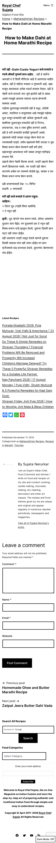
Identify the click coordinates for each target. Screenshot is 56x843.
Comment (9, 564)
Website (7, 635)
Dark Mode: (43, 839)
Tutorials (19, 445)
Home (6, 19)
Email (6, 617)
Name (6, 599)
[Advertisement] (28, 286)
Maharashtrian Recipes (28, 19)
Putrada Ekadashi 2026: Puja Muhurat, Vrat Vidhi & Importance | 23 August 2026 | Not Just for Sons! (28, 331)
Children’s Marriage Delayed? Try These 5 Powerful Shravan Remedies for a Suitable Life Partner (27, 369)
